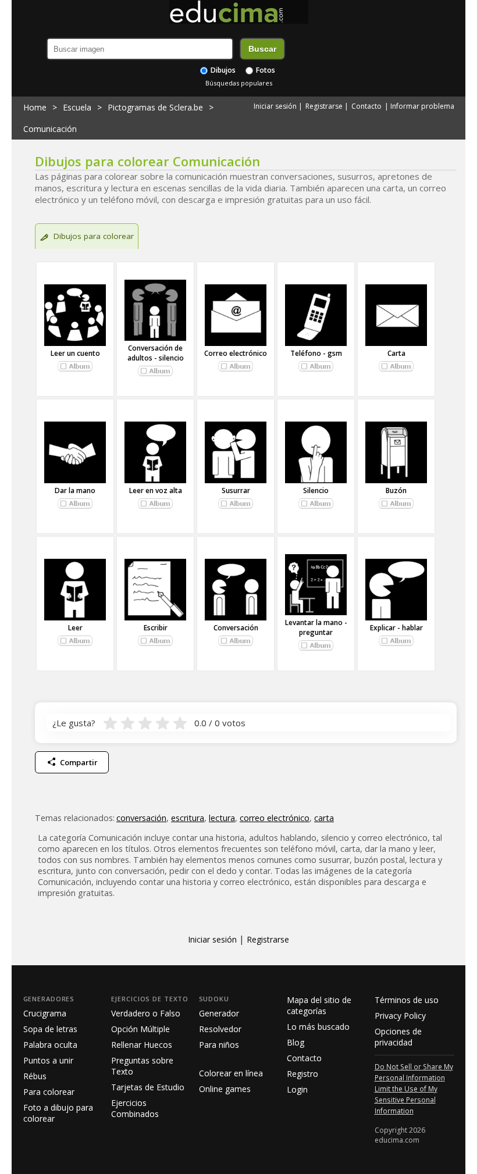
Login (297, 1089)
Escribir (156, 628)
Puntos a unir (48, 1060)
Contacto (366, 106)
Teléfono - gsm (316, 353)
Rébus (35, 1076)
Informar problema (422, 106)
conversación (141, 817)
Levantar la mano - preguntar (316, 627)
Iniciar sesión (275, 106)
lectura (222, 817)
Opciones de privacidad (398, 1037)
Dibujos (222, 70)
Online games (225, 1088)
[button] (75, 366)
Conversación (235, 628)
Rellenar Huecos (141, 1044)
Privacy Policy (400, 1015)
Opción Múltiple (140, 1028)
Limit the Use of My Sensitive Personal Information (406, 1099)
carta (324, 817)
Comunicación (50, 128)
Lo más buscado (318, 1026)
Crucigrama (44, 1013)
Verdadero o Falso (145, 1013)
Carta (396, 353)
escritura (187, 817)
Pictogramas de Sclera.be (155, 107)
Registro (302, 1073)
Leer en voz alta (155, 490)
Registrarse (324, 106)
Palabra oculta (50, 1044)
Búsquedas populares (238, 82)
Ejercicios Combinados (135, 1108)
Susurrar (236, 490)
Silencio (316, 490)
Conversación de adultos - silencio (155, 353)
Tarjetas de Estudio (147, 1087)
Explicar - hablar (396, 628)
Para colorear (48, 1091)
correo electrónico (274, 817)
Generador (219, 1013)
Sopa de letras (50, 1028)
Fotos (264, 70)
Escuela (77, 107)
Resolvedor (220, 1028)
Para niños (219, 1044)
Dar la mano (75, 490)
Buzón (396, 490)
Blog (295, 1042)
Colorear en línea (231, 1073)
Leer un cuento (75, 353)
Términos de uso (407, 999)
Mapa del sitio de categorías (319, 1005)
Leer (75, 628)
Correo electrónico (235, 353)
